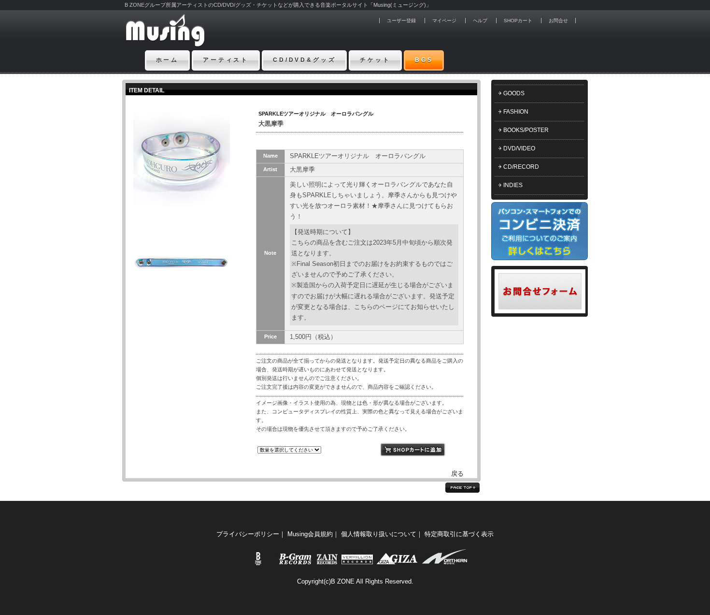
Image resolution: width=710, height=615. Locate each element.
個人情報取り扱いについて (378, 534)
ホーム (167, 60)
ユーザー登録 (401, 20)
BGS (424, 60)
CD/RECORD (521, 166)
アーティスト (226, 60)
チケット (375, 60)
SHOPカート (518, 20)
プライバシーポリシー (247, 534)
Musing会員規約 (310, 534)
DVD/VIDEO (519, 148)
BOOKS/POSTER (526, 130)
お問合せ (558, 20)
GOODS (514, 93)
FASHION (515, 111)
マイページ (444, 20)
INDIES (513, 185)
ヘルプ (480, 20)
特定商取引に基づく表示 (459, 534)
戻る (457, 473)
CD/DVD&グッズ (304, 60)
